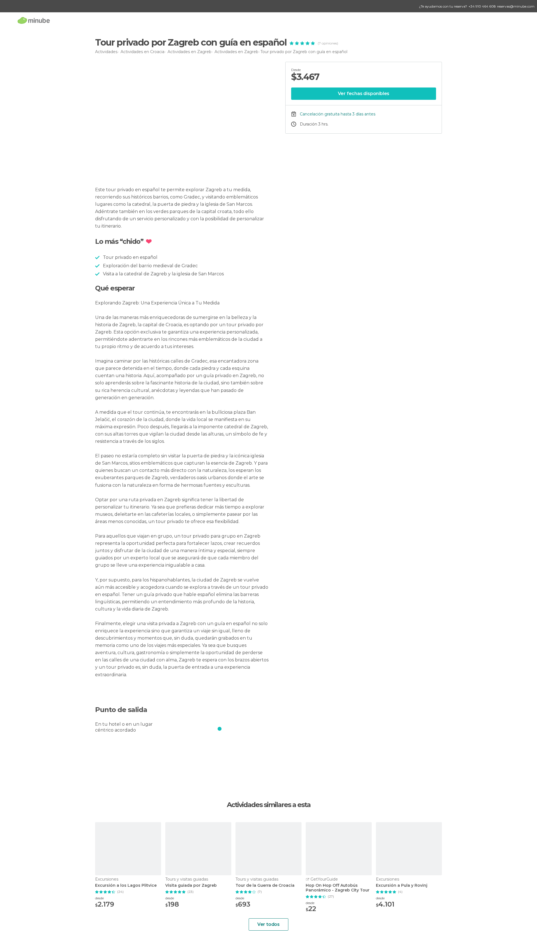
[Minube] (34, 20)
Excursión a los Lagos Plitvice (126, 885)
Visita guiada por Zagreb (191, 885)
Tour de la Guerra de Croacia (265, 885)
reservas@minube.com (515, 6)
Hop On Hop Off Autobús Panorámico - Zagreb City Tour (337, 888)
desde (99, 898)
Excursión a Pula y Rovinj (401, 885)
